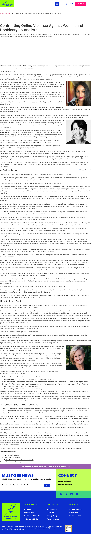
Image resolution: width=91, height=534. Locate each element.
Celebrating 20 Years (31, 519)
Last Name (17, 485)
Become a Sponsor (76, 516)
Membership (29, 512)
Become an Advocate (32, 516)
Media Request (64, 481)
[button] (57, 4)
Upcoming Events (75, 509)
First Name (6, 485)
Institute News (52, 509)
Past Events (73, 512)
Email (26, 485)
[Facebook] (61, 494)
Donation (27, 509)
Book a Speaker (65, 484)
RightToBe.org (66, 393)
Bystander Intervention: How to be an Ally (19, 460)
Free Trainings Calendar (12, 457)
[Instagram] (66, 494)
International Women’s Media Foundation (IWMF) (36, 109)
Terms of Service (53, 519)
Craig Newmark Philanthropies (16, 140)
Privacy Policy (52, 516)
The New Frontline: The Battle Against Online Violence (34, 142)
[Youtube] (77, 494)
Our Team (50, 512)
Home (2, 13)
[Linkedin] (71, 494)
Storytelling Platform (11, 455)
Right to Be (19, 346)
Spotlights (8, 13)
